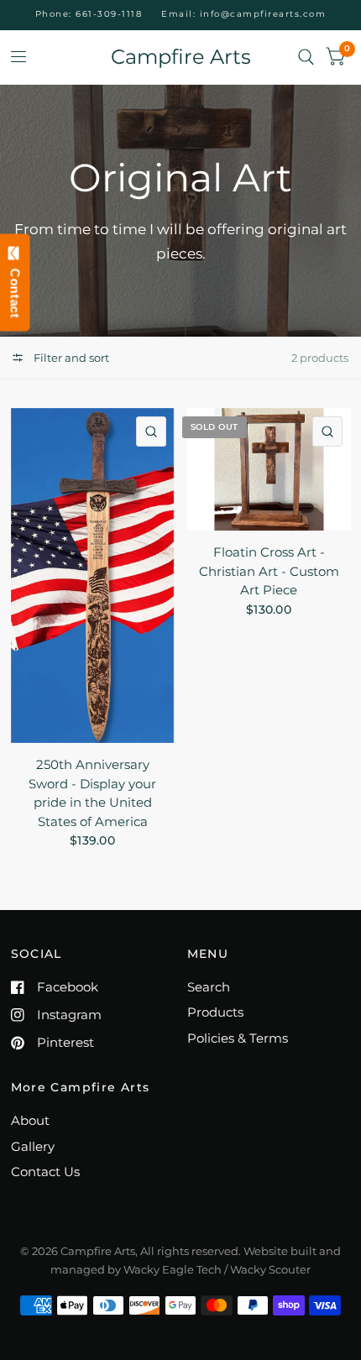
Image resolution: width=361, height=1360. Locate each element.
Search (208, 987)
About (30, 1120)
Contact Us (45, 1172)
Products (215, 1012)
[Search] (306, 57)
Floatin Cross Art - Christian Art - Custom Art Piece (269, 571)
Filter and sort (70, 357)
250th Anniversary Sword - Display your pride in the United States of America (92, 792)
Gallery (33, 1146)
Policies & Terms (237, 1038)
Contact (15, 289)
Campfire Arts (181, 57)
